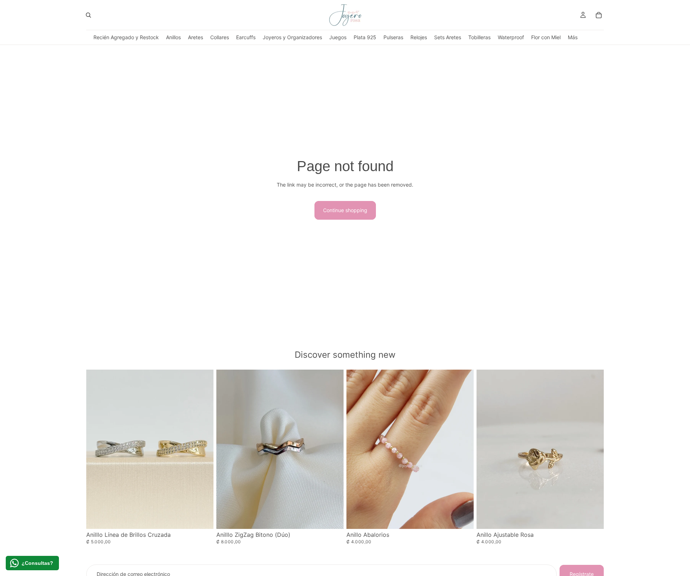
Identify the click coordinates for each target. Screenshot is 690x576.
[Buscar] (88, 15)
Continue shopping (345, 210)
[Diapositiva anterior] (357, 449)
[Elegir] (202, 517)
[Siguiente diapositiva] (463, 449)
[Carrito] (599, 15)
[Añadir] (592, 517)
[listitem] (572, 37)
